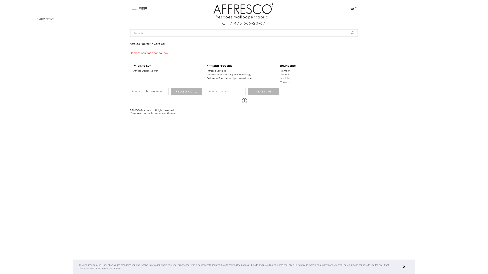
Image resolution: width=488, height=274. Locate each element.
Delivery (284, 74)
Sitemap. (171, 113)
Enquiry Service (243, 21)
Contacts (285, 82)
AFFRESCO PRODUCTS (219, 66)
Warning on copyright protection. (148, 113)
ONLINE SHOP (288, 66)
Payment (285, 70)
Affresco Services (216, 70)
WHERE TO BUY (142, 66)
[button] (122, 268)
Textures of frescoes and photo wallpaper (229, 78)
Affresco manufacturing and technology (229, 74)
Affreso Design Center (145, 70)
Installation (285, 78)
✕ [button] (404, 267)
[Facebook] (244, 101)
